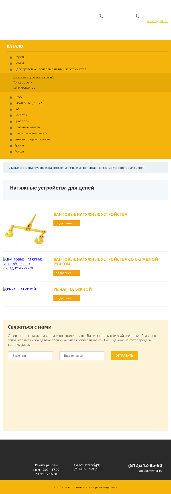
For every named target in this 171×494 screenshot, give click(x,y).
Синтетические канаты (31, 133)
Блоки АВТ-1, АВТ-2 (28, 103)
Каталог (16, 168)
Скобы (19, 97)
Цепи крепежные (24, 88)
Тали (17, 109)
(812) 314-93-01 (154, 16)
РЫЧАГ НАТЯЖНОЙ (72, 289)
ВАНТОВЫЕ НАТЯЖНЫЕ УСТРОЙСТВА (90, 214)
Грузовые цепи (22, 82)
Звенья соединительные (32, 139)
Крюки (19, 145)
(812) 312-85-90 (118, 16)
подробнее (64, 223)
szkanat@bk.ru (157, 21)
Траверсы (21, 121)
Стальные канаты (27, 127)
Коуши (19, 151)
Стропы (20, 57)
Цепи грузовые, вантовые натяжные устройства (50, 69)
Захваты (20, 115)
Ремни (19, 63)
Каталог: (16, 46)
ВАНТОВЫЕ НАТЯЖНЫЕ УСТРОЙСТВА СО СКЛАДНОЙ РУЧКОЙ (105, 262)
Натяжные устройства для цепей (33, 77)
